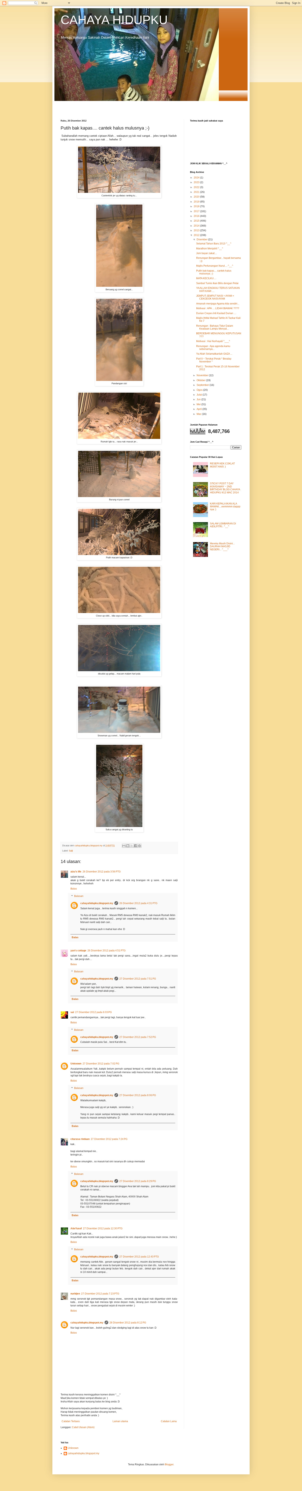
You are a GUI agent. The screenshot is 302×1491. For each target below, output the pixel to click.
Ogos (200, 390)
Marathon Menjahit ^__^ (209, 248)
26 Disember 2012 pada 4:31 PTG (138, 903)
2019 (197, 201)
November (203, 375)
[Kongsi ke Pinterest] (139, 846)
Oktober (201, 380)
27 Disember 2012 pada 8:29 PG (137, 1181)
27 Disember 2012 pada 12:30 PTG (102, 1228)
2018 (197, 206)
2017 (197, 211)
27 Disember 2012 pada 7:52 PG (137, 1037)
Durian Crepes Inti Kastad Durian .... (216, 313)
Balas (73, 888)
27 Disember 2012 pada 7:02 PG (101, 1063)
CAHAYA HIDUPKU (114, 20)
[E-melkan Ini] (124, 846)
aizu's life (75, 871)
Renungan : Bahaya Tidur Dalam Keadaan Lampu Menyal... (214, 327)
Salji (71, 850)
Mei (199, 404)
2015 (197, 220)
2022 (197, 187)
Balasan (78, 896)
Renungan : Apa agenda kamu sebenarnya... (213, 347)
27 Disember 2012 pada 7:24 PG (109, 1139)
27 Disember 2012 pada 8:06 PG (137, 1095)
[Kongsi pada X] (132, 846)
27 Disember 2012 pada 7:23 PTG (100, 1293)
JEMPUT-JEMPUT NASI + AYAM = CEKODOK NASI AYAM (215, 297)
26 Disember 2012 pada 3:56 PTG (102, 871)
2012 (197, 235)
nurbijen (75, 1293)
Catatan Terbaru (71, 1421)
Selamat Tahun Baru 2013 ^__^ (213, 243)
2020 (197, 196)
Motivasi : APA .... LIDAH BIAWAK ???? (217, 308)
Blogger (169, 1464)
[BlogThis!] (128, 846)
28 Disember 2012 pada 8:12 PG (128, 1322)
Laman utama (120, 1421)
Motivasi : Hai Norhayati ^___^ (213, 341)
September (203, 385)
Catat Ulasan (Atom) (83, 1427)
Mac (199, 414)
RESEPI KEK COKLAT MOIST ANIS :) (222, 465)
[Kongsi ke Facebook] (136, 846)
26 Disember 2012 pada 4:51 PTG (107, 950)
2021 (197, 192)
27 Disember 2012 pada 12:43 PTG (139, 1256)
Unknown (75, 1063)
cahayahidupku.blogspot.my (96, 903)
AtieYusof (76, 1228)
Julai (200, 394)
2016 (197, 216)
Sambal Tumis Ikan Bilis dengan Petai (217, 283)
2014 (197, 225)
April (199, 409)
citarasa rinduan (80, 1139)
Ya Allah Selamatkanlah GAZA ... (214, 353)
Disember (202, 239)
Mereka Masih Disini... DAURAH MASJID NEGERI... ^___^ (222, 546)
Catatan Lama (169, 1421)
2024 (197, 177)
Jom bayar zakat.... (206, 253)
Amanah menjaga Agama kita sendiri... (217, 303)
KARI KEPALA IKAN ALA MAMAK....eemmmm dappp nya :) (225, 506)
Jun (199, 399)
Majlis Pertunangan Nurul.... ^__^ (214, 265)
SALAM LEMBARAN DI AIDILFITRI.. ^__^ (223, 525)
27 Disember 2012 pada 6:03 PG (93, 1012)
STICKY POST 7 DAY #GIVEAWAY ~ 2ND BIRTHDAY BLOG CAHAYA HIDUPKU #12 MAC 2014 (225, 488)
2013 (197, 230)
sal (72, 1012)
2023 (197, 182)
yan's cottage (78, 950)
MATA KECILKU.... (206, 278)
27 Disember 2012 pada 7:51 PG (137, 978)
